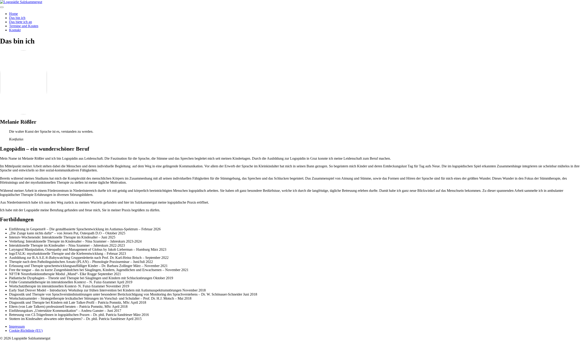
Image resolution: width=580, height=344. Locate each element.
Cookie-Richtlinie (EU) (26, 330)
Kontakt (15, 30)
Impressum (17, 326)
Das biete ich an (20, 22)
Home (13, 14)
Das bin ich (17, 18)
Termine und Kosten (23, 26)
